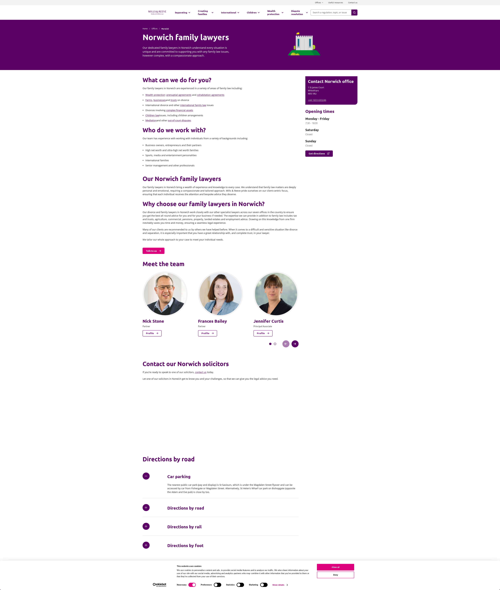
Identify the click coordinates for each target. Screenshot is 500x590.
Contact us (352, 2)
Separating (181, 12)
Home (145, 28)
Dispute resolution (297, 12)
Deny (335, 575)
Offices (318, 2)
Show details (278, 585)
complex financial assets (179, 110)
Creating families (203, 12)
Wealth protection (273, 12)
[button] (270, 344)
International (228, 12)
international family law (193, 105)
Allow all (335, 567)
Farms (148, 100)
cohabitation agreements (210, 94)
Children (252, 12)
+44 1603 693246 (317, 100)
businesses (160, 100)
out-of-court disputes (179, 120)
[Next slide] (295, 343)
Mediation (151, 120)
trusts (174, 100)
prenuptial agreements (178, 94)
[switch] (217, 585)
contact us (200, 372)
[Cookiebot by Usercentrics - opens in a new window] (159, 585)
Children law (152, 115)
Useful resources (335, 2)
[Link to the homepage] (157, 12)
